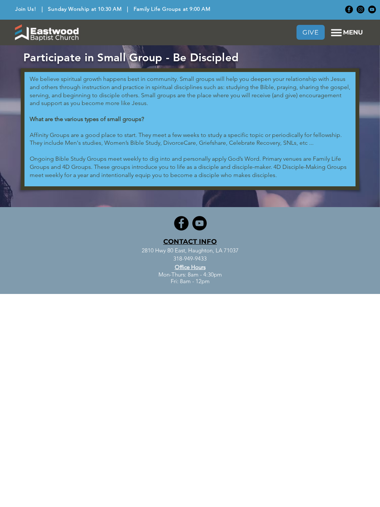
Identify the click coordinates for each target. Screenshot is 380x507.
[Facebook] (349, 9)
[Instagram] (360, 9)
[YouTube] (372, 9)
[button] (346, 33)
